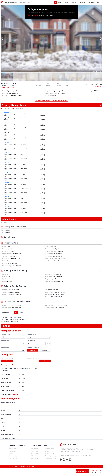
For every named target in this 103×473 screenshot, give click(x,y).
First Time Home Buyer (7, 358)
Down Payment (31, 334)
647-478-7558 (65, 451)
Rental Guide (34, 458)
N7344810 (6, 142)
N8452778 (6, 112)
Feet (16, 313)
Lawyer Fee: (4, 378)
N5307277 (6, 206)
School (47, 451)
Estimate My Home (50, 453)
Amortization (31, 340)
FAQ (10, 453)
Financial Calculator (50, 458)
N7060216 (6, 152)
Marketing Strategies (51, 456)
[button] (2, 38)
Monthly (32, 350)
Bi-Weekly (44, 350)
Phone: (3, 422)
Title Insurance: (5, 374)
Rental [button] (74, 2)
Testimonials (34, 451)
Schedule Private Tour (82, 471)
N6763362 (6, 162)
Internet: (3, 430)
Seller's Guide (35, 456)
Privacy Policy (13, 456)
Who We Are (34, 448)
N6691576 (6, 172)
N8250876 (6, 122)
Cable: (3, 426)
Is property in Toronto (33, 358)
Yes (7, 361)
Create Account (13, 448)
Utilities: (3, 418)
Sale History (7, 108)
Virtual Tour (94, 71)
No (19, 361)
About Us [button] (83, 2)
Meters (21, 313)
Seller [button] (67, 2)
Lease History (19, 108)
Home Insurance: (6, 414)
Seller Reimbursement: (8, 390)
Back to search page (8, 87)
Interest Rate (5, 340)
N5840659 (6, 182)
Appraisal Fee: (5, 386)
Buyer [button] (60, 2)
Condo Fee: (4, 410)
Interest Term (5, 347)
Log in (98, 2)
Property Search (49, 448)
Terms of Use (13, 458)
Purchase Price (5, 334)
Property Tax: (5, 406)
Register (91, 2)
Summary (6, 222)
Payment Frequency (33, 347)
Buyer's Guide (35, 453)
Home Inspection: (6, 382)
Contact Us (12, 451)
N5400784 (6, 196)
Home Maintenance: (7, 434)
